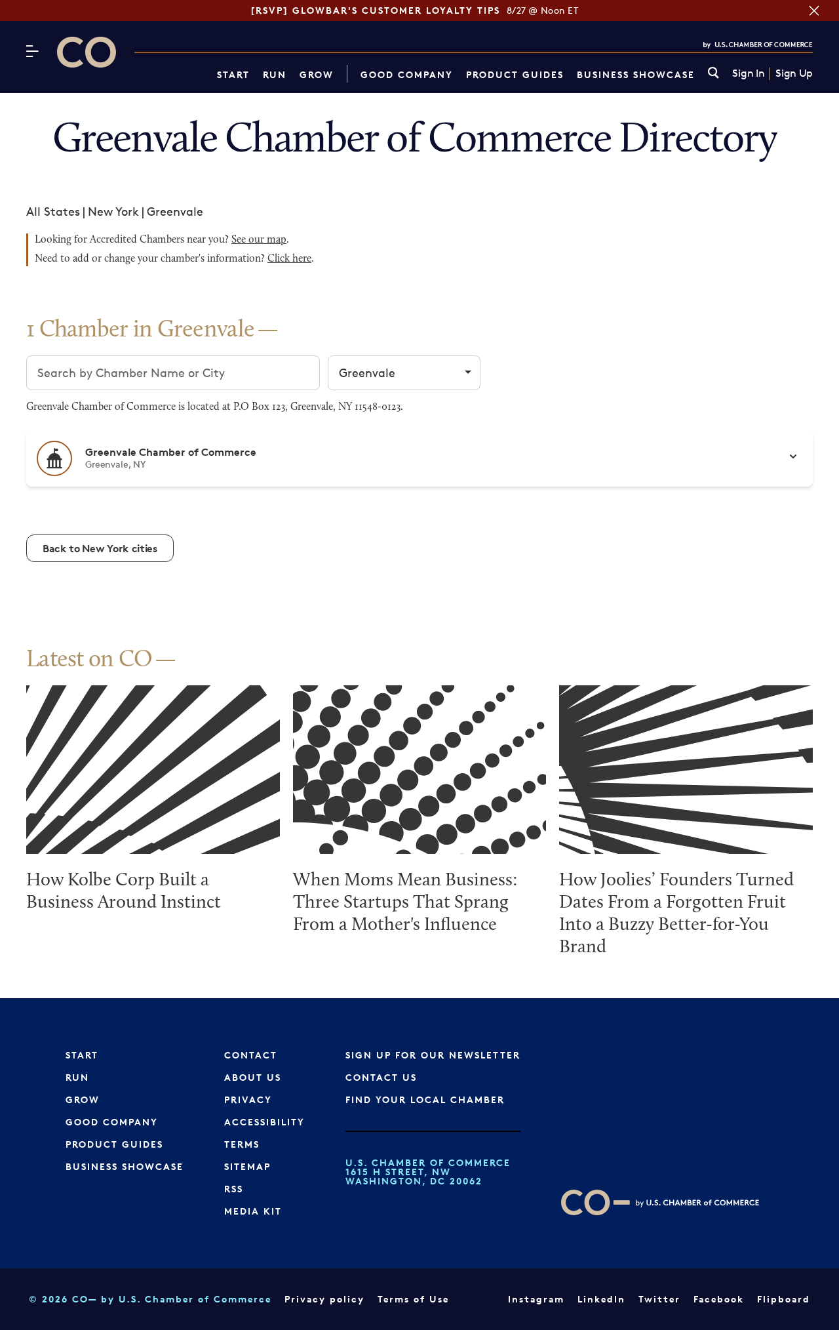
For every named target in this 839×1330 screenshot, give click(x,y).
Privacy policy (324, 1298)
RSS (233, 1188)
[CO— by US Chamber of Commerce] (86, 52)
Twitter (659, 1298)
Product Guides (515, 74)
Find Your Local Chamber (425, 1099)
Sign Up (794, 73)
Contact (250, 1054)
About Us (252, 1077)
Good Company (407, 74)
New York (113, 211)
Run (274, 74)
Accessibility (264, 1121)
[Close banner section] (814, 10)
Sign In (748, 73)
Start (233, 74)
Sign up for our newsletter (432, 1054)
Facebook (718, 1298)
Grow (317, 74)
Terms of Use (413, 1298)
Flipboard (783, 1298)
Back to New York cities (100, 548)
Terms (242, 1144)
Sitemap (247, 1166)
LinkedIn (601, 1298)
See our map (258, 240)
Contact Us (381, 1077)
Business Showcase (636, 74)
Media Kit (253, 1211)
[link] (713, 74)
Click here (289, 259)
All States (53, 211)
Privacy (248, 1099)
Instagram (536, 1298)
